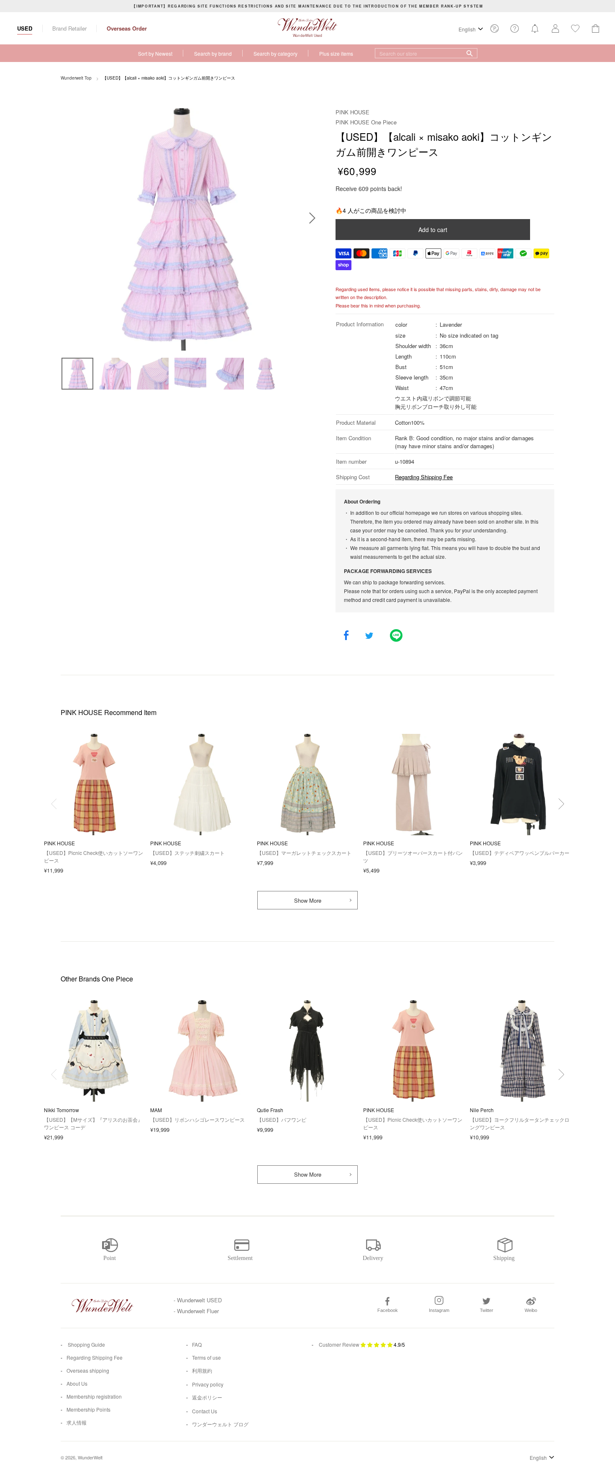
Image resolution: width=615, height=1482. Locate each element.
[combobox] (426, 53)
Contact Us (204, 1411)
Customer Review (339, 1344)
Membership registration (94, 1396)
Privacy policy (207, 1384)
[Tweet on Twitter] (369, 636)
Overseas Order (127, 28)
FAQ (197, 1344)
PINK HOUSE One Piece (366, 122)
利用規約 (202, 1370)
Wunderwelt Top (76, 78)
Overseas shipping (88, 1370)
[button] (561, 804)
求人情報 (77, 1422)
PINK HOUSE (352, 112)
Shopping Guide (86, 1344)
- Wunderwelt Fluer (196, 1311)
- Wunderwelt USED (198, 1300)
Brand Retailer (69, 28)
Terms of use (206, 1357)
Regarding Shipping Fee (424, 477)
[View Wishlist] (494, 30)
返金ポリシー (207, 1397)
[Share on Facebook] (346, 636)
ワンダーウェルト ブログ (220, 1424)
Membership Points (88, 1409)
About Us (77, 1383)
